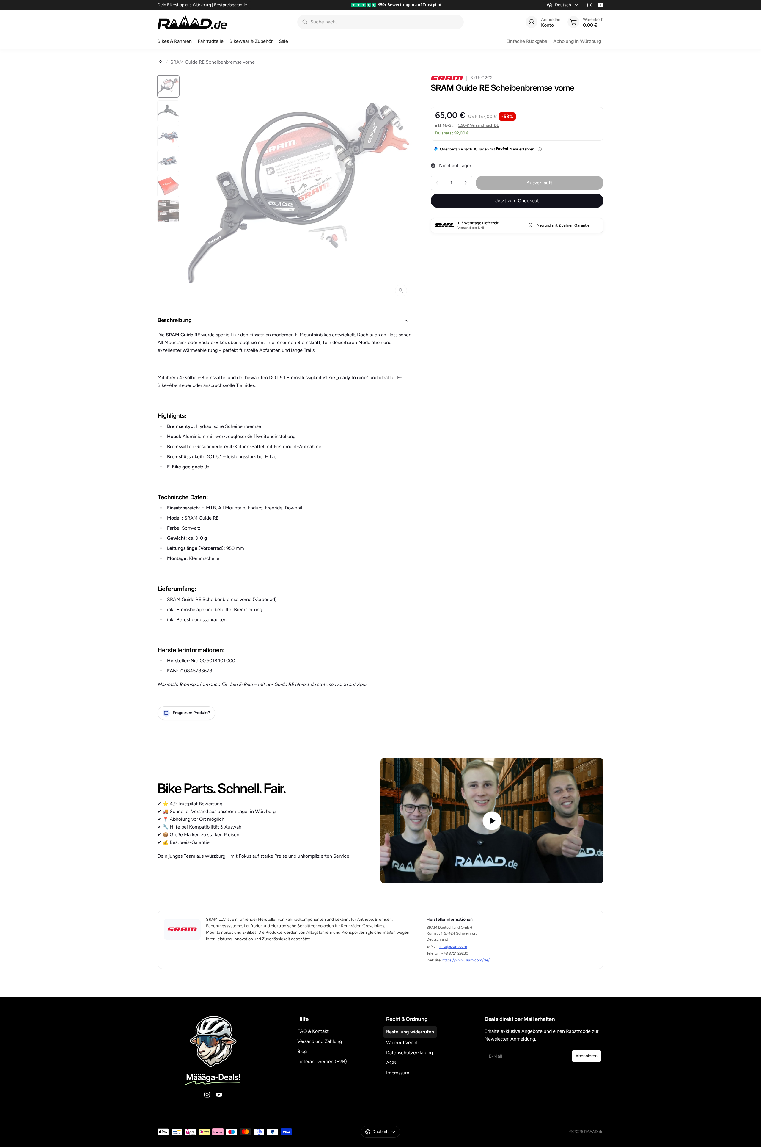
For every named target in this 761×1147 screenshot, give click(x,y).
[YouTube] (600, 5)
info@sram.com (453, 946)
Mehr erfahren (522, 149)
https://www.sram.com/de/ (466, 960)
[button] (285, 321)
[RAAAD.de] (192, 22)
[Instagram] (590, 5)
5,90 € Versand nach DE (478, 125)
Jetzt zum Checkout (517, 200)
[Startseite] (160, 62)
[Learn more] (540, 149)
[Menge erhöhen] (466, 183)
